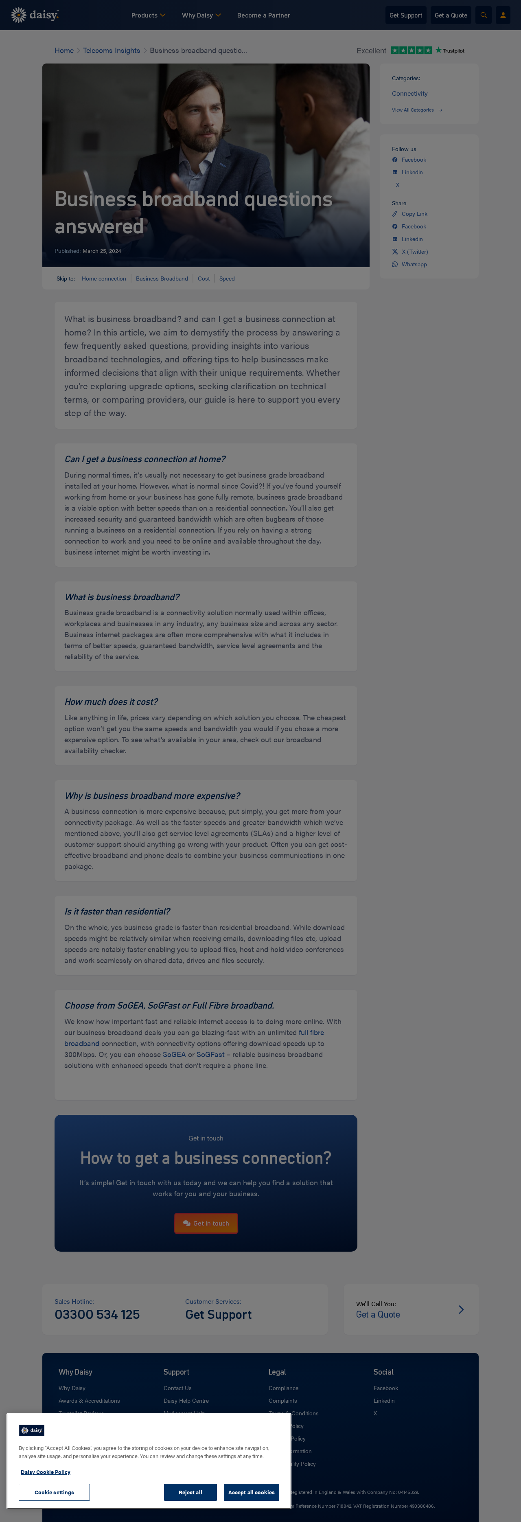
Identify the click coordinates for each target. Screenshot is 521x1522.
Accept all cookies (251, 1492)
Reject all (190, 1492)
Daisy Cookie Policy (45, 1472)
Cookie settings (54, 1492)
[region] (149, 1461)
